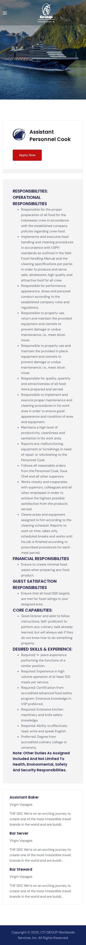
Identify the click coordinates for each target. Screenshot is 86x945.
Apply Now (27, 155)
